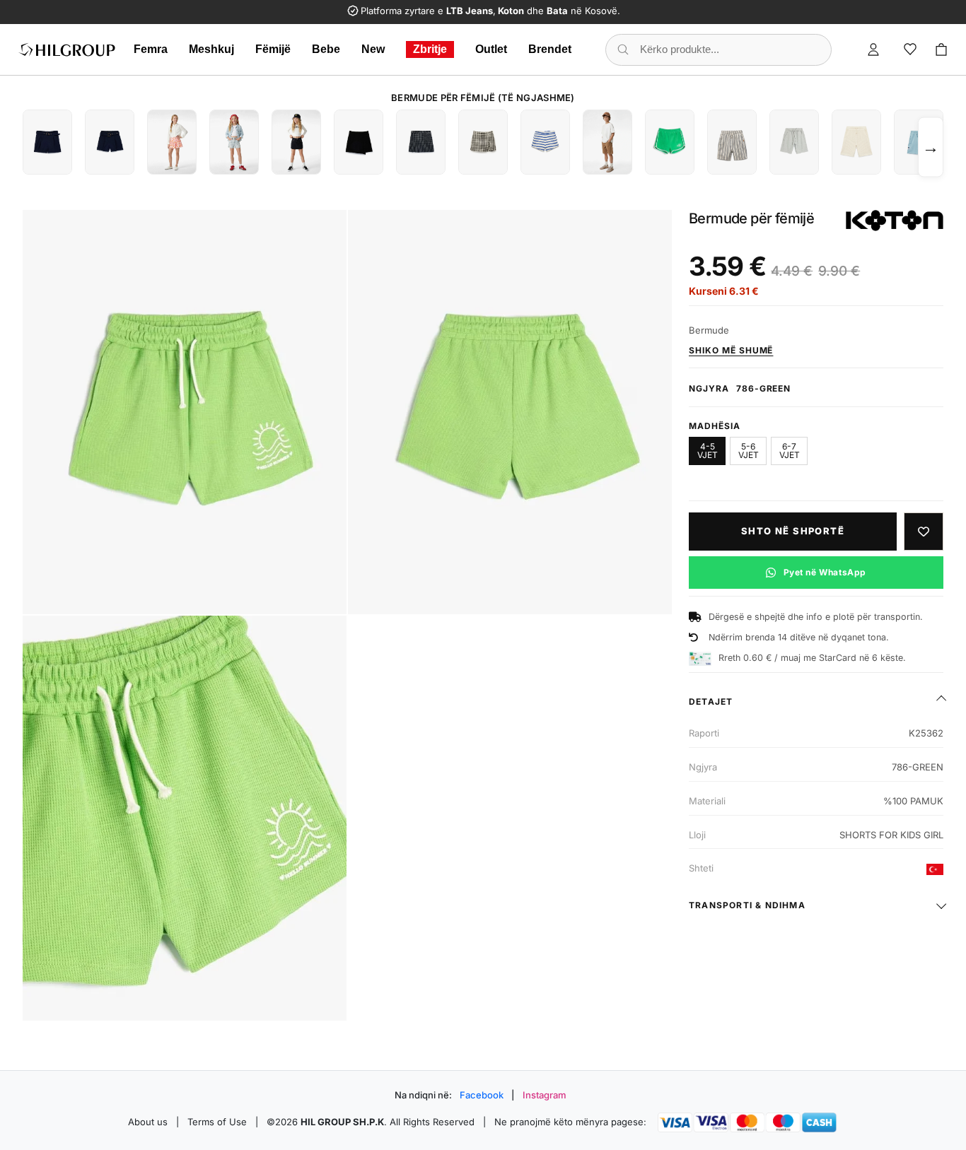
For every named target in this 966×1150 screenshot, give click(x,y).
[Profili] (873, 49)
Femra (151, 49)
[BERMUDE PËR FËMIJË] (47, 142)
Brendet (549, 49)
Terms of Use (217, 1121)
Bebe (326, 49)
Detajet (711, 701)
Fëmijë (273, 49)
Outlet (491, 49)
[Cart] (941, 49)
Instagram (544, 1095)
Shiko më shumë (731, 350)
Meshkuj (211, 49)
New (373, 49)
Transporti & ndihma (747, 905)
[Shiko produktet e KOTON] (894, 220)
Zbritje (430, 49)
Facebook (482, 1095)
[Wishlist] (910, 49)
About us (148, 1121)
